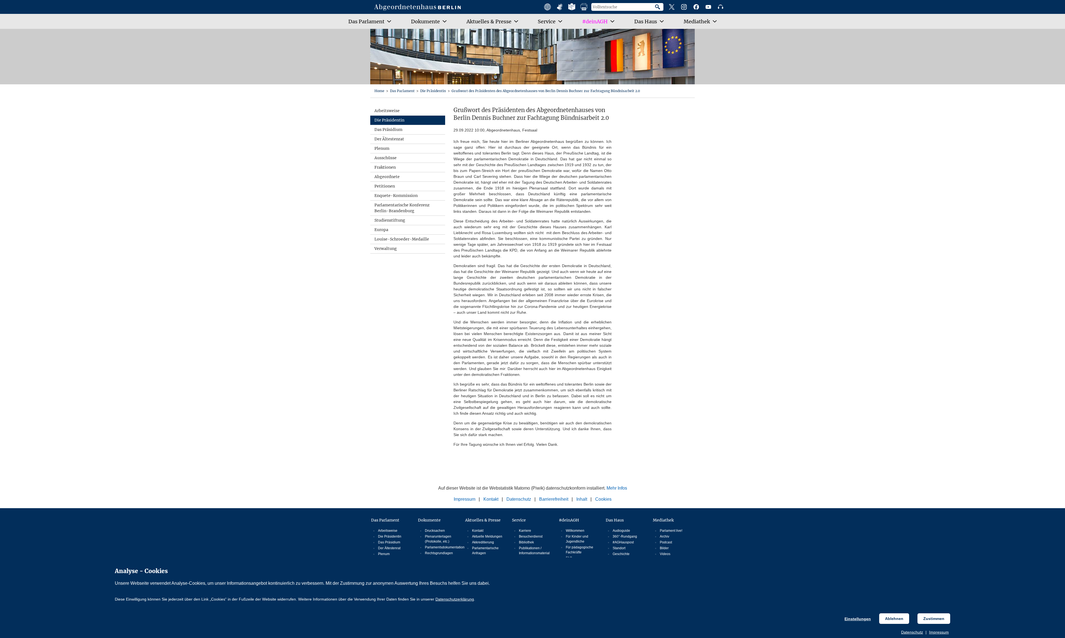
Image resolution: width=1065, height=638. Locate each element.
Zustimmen (933, 618)
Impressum (939, 632)
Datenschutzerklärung (454, 599)
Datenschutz (912, 632)
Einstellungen (858, 619)
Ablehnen (894, 618)
